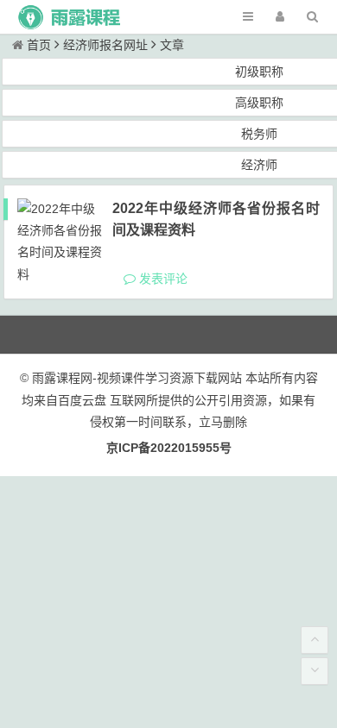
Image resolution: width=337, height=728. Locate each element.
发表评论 (162, 279)
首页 (39, 45)
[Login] (280, 17)
